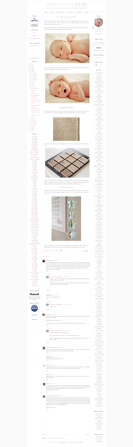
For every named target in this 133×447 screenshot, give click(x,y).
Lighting (33, 222)
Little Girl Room (34, 224)
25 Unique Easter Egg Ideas (99, 215)
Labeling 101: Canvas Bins (99, 237)
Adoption (33, 138)
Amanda (48, 314)
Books (34, 155)
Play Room (34, 251)
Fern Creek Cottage (99, 330)
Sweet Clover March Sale (99, 153)
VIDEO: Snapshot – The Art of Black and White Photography (99, 439)
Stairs (34, 269)
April (32, 118)
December (33, 73)
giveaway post (47, 193)
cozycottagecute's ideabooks (34, 45)
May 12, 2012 (62, 347)
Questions (34, 253)
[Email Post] (61, 250)
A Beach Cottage (99, 218)
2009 (31, 129)
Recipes (33, 256)
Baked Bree (99, 427)
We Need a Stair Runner (35, 108)
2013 (31, 69)
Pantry (33, 246)
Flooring (33, 194)
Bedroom (33, 149)
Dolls (33, 181)
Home (46, 12)
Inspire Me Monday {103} (99, 233)
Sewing (33, 259)
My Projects (33, 235)
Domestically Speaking (99, 180)
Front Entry (34, 198)
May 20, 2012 (62, 395)
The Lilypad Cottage (99, 205)
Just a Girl (99, 176)
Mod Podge (34, 232)
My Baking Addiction (99, 417)
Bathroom (34, 146)
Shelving (33, 263)
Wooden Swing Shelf (99, 181)
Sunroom (33, 271)
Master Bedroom (33, 227)
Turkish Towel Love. (99, 312)
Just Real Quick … (99, 78)
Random (33, 254)
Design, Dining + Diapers (99, 165)
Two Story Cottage (99, 272)
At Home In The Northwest (99, 336)
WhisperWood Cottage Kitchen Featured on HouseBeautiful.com (99, 362)
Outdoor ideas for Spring (99, 229)
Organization (33, 240)
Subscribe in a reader (98, 57)
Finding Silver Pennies (99, 196)
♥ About (52, 12)
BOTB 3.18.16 (99, 97)
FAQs (33, 193)
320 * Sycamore (99, 128)
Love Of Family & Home (99, 353)
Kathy (47, 364)
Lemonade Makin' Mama (99, 250)
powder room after (99, 399)
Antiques (33, 139)
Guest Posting (33, 207)
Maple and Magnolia (99, 398)
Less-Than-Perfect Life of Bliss (99, 185)
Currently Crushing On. (99, 414)
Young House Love (99, 277)
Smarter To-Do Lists (99, 424)
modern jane (99, 311)
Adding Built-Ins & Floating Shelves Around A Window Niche (99, 279)
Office (34, 238)
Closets (33, 162)
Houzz (29, 57)
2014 (31, 67)
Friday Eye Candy (99, 110)
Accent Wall (34, 136)
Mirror (33, 229)
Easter (34, 185)
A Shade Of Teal (99, 100)
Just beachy (99, 321)
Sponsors (33, 268)
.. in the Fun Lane (99, 366)
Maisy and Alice (71, 192)
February (33, 122)
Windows (33, 281)
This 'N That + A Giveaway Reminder (66, 17)
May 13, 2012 (52, 364)
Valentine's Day (34, 276)
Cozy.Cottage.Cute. (54, 442)
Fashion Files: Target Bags (99, 177)
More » (36, 58)
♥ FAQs (86, 12)
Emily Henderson (99, 77)
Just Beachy (48, 260)
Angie (47, 374)
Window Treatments (33, 279)
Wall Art (33, 277)
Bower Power (99, 124)
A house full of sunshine (99, 342)
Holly (47, 383)
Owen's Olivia (99, 303)
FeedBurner (101, 50)
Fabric (33, 190)
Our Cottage (34, 242)
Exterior (33, 188)
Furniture (33, 201)
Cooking (33, 165)
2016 (31, 64)
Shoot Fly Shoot (99, 436)
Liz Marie (99, 200)
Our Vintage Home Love (99, 326)
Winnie (33, 282)
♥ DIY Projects (69, 12)
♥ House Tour (60, 12)
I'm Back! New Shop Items (99, 327)
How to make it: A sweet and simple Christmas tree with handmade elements (99, 344)
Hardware (34, 211)
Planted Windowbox (34, 88)
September (33, 79)
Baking (33, 142)
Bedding (33, 147)
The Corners (99, 211)
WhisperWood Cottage (99, 360)
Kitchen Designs (33, 57)
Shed (34, 261)
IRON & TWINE (99, 283)
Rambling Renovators (99, 148)
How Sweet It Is (99, 413)
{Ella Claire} (99, 113)
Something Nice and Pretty (52, 347)
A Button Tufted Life (99, 289)
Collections (34, 164)
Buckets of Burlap (99, 298)
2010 (31, 128)
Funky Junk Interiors (99, 91)
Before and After (33, 151)
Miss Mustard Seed (99, 85)
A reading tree (99, 308)
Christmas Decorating (33, 159)
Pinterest (33, 250)
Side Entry (34, 266)
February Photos (99, 428)
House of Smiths (99, 315)
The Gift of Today (99, 225)
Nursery (33, 237)
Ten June (99, 265)
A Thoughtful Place (99, 109)
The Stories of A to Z (99, 214)
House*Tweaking (99, 171)
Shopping (33, 264)
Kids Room (33, 216)
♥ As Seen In (79, 12)
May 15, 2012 (52, 383)
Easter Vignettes (99, 381)
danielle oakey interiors (99, 384)
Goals (34, 206)
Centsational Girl (99, 96)
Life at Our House (33, 220)
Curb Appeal (33, 172)
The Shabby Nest (99, 245)
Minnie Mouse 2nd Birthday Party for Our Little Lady (99, 268)
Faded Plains (99, 261)
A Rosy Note (99, 376)
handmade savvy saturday (99, 83)
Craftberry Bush (99, 389)
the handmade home (99, 81)
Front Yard (34, 199)
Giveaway (33, 204)
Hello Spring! (99, 377)
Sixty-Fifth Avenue (99, 294)
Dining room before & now (99, 295)
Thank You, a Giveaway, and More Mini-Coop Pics (35, 112)
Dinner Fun (99, 367)
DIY (33, 180)
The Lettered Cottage (99, 156)
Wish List (33, 284)
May (32, 86)
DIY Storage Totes (99, 140)
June (32, 84)
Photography (33, 248)
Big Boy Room (33, 152)
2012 (31, 71)
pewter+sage (99, 380)
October (32, 77)
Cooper (33, 167)
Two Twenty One (99, 190)
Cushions (33, 173)
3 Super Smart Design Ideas (99, 157)
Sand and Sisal (99, 232)
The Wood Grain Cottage (99, 104)
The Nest (99, 393)
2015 (31, 65)
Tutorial (33, 274)
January (32, 124)
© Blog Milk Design (70, 442)
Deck (33, 175)
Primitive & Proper (99, 152)
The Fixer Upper (33, 272)
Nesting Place (99, 72)
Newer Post (45, 434)
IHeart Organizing (99, 236)
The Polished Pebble (99, 256)
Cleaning (33, 160)
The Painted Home (99, 228)
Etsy (33, 186)
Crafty (34, 170)
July (32, 82)
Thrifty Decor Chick (99, 119)
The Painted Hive (99, 240)
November (33, 75)
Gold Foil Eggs (99, 197)
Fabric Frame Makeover (99, 125)
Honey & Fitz (99, 348)
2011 (31, 126)
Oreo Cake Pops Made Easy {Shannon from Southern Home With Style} (99, 356)
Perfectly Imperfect (99, 210)
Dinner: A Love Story (99, 423)
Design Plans (33, 177)
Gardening (33, 203)
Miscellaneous (33, 230)
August (32, 80)
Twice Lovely (99, 370)
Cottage (33, 168)
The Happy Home (99, 307)
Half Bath (33, 209)
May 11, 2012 (55, 260)
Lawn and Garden (33, 219)
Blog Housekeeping (33, 154)
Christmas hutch (99, 390)
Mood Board (33, 233)
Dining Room (33, 178)
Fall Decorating (34, 191)
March (32, 120)
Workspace (34, 285)
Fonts (34, 196)
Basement (33, 144)
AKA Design (99, 402)
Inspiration (33, 214)
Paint (34, 245)
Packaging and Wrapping (34, 243)
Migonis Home (99, 160)
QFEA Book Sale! (99, 304)
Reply (47, 271)
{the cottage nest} (99, 224)
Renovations (33, 258)
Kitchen (33, 217)
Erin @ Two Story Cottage (52, 395)
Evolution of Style (99, 143)
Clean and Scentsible (99, 139)
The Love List (99, 149)
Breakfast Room (33, 157)
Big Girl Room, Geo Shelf (99, 101)
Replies (49, 274)
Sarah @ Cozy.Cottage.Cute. (56, 276)
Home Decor (33, 212)
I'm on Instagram (99, 262)
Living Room (33, 225)
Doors (34, 183)
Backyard (33, 141)
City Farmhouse (99, 133)
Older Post (87, 434)
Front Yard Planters (34, 93)
